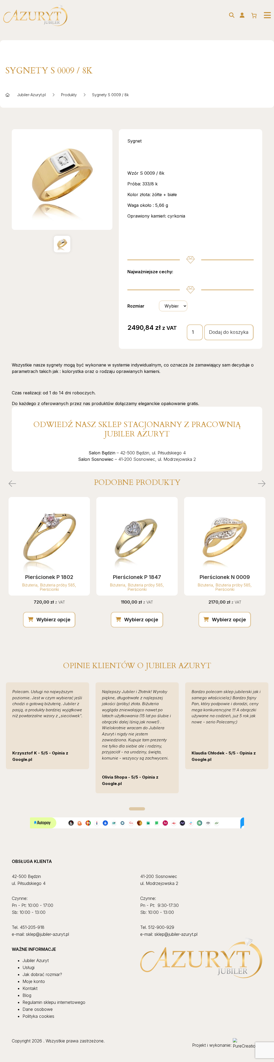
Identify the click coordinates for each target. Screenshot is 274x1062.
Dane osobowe (37, 1009)
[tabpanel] (47, 725)
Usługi (28, 967)
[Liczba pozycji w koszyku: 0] (254, 15)
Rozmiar (135, 306)
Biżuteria (29, 585)
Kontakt (29, 988)
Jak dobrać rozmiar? (42, 974)
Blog (26, 995)
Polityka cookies (38, 1016)
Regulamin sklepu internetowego (53, 1002)
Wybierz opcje (53, 619)
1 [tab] (137, 808)
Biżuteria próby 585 (57, 585)
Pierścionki (49, 589)
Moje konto (33, 981)
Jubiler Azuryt (35, 960)
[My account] (242, 15)
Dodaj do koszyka (229, 332)
